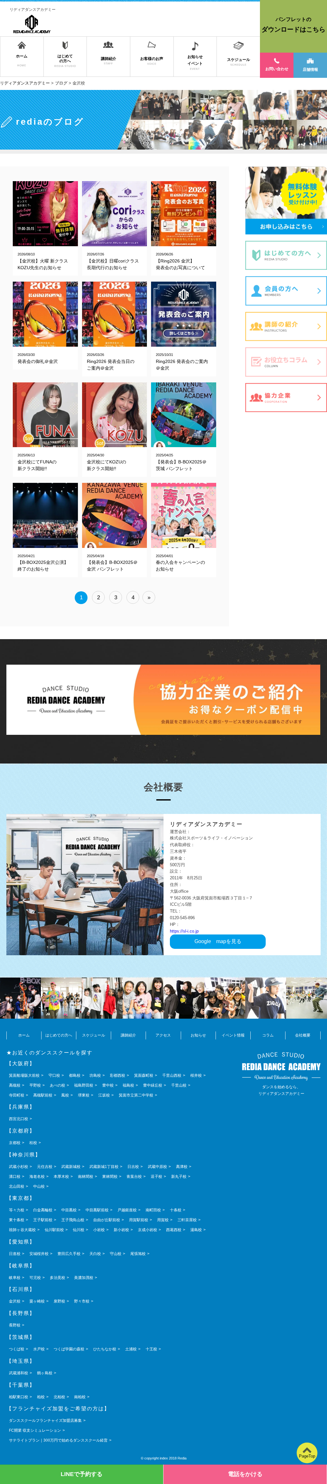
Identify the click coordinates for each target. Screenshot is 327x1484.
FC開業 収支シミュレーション (35, 1430)
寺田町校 (16, 1095)
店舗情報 (310, 69)
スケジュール (93, 1035)
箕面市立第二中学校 (136, 1095)
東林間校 (110, 1176)
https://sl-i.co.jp (184, 931)
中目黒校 (69, 1210)
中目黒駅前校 (97, 1210)
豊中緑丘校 (152, 1085)
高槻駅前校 (42, 1095)
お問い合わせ (276, 69)
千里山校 (178, 1085)
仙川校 (78, 1230)
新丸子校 (178, 1176)
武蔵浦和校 (18, 1373)
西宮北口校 (18, 1119)
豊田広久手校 (68, 1253)
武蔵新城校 (70, 1166)
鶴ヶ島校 (44, 1373)
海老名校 (37, 1176)
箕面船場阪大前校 (24, 1075)
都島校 (74, 1075)
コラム (268, 1035)
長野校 (14, 1325)
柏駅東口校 (18, 1397)
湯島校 (196, 1230)
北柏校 (59, 1397)
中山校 (39, 1186)
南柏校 (80, 1397)
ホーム (24, 1035)
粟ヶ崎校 (37, 1301)
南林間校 (85, 1176)
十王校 (151, 1349)
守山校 (115, 1253)
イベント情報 (233, 1035)
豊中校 (108, 1085)
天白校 (95, 1253)
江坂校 (104, 1095)
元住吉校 (44, 1166)
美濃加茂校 (83, 1277)
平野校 (35, 1085)
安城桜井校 (39, 1253)
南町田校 (153, 1210)
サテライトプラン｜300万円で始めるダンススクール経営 (58, 1440)
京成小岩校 (147, 1230)
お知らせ (198, 1035)
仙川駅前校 (54, 1230)
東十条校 (16, 1220)
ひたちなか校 (104, 1349)
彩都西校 (117, 1075)
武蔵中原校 (157, 1166)
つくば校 (16, 1349)
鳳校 (65, 1095)
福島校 (128, 1085)
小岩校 (99, 1230)
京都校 (14, 1143)
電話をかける (245, 1474)
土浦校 (131, 1349)
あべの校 (57, 1085)
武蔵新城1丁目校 (103, 1166)
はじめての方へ (58, 1035)
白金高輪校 (42, 1210)
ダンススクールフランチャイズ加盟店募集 (45, 1420)
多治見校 (57, 1277)
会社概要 (302, 1035)
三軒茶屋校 (187, 1220)
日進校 (14, 1253)
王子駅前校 (42, 1220)
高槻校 (14, 1085)
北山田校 (16, 1186)
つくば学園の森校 (69, 1349)
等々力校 (16, 1210)
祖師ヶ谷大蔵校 (22, 1230)
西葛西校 (173, 1230)
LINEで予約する (82, 1474)
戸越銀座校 (127, 1210)
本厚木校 (61, 1176)
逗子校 (156, 1176)
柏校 (41, 1397)
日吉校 (133, 1166)
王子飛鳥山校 (72, 1220)
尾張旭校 (138, 1253)
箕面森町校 (143, 1075)
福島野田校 (83, 1085)
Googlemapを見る (217, 941)
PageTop (307, 1456)
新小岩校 (121, 1230)
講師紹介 (128, 1035)
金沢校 (14, 1301)
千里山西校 (171, 1075)
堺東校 (83, 1095)
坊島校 (95, 1075)
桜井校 (196, 1075)
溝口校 (14, 1176)
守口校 (54, 1075)
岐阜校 (14, 1277)
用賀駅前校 (138, 1220)
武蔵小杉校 (18, 1166)
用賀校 (163, 1220)
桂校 (33, 1143)
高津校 (181, 1166)
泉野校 (59, 1301)
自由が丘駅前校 (106, 1220)
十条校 (175, 1210)
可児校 (35, 1277)
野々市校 (81, 1301)
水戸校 (39, 1349)
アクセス (163, 1035)
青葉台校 (134, 1176)
